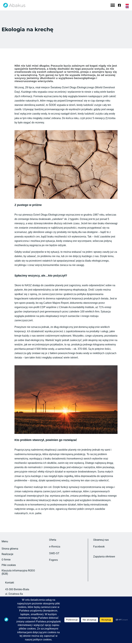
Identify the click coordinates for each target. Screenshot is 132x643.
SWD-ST (54, 553)
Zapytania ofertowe (104, 556)
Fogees (53, 560)
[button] (112, 5)
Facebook (99, 546)
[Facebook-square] (119, 5)
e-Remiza (54, 546)
